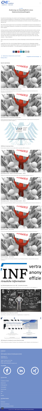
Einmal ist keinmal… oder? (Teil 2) (7, 229)
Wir (1, 393)
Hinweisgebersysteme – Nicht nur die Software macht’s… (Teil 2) (13, 173)
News (2, 391)
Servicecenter (3, 389)
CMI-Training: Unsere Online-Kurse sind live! (9, 312)
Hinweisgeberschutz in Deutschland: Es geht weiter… (11, 117)
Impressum (3, 401)
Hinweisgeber (3, 387)
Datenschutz (3, 382)
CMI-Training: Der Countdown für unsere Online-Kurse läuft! (12, 340)
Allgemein (21, 8)
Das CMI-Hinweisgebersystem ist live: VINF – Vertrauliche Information (14, 285)
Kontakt (2, 395)
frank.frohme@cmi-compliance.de (10, 363)
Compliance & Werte (5, 380)
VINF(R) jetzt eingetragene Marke (7, 146)
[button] (40, 3)
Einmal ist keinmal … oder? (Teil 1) (7, 256)
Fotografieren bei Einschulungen (33, 56)
